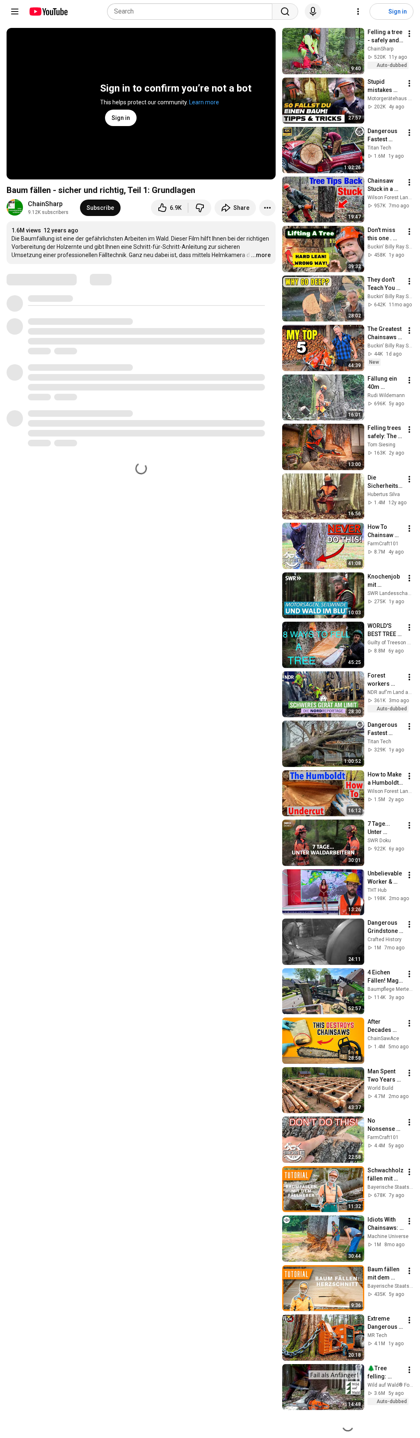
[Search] (285, 11)
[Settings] (358, 11)
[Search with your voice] (313, 11)
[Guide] (15, 11)
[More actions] (267, 208)
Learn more (204, 102)
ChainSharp (45, 204)
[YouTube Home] (48, 11)
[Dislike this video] (199, 208)
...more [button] (261, 255)
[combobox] (192, 11)
